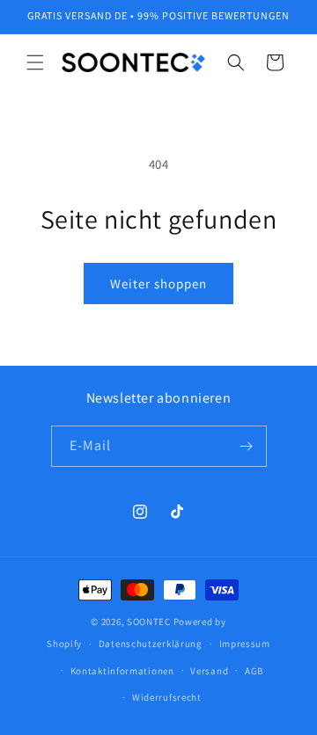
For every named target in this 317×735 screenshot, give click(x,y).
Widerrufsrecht (167, 697)
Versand (209, 671)
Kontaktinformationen (122, 671)
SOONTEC (149, 621)
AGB (254, 671)
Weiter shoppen (158, 283)
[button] (35, 62)
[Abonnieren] (246, 446)
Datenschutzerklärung (151, 643)
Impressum (244, 643)
